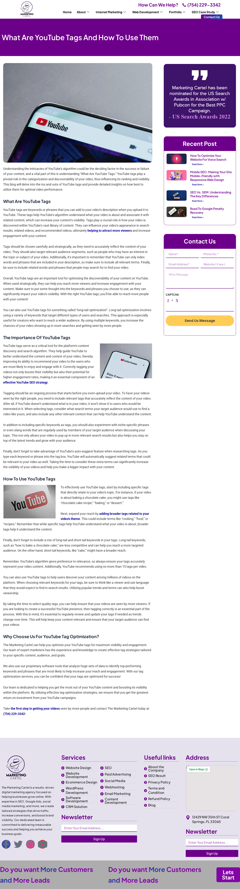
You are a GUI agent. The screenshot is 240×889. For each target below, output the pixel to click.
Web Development (145, 12)
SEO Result (157, 775)
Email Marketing (117, 793)
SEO (108, 767)
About (81, 12)
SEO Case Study (203, 12)
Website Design (78, 767)
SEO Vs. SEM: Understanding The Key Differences (210, 194)
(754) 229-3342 (204, 5)
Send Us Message (200, 321)
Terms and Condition (156, 790)
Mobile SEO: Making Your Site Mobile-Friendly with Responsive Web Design (211, 176)
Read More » (198, 164)
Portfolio (175, 12)
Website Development (77, 775)
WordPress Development (77, 790)
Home (67, 12)
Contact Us (212, 17)
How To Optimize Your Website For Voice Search (208, 157)
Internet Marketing (109, 12)
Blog (151, 805)
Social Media (115, 781)
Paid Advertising (118, 774)
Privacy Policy (159, 782)
